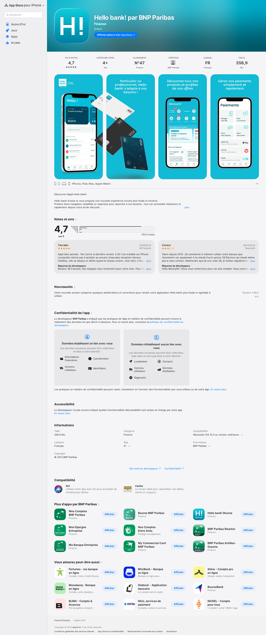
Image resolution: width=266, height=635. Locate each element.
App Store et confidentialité (111, 631)
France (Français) (62, 620)
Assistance (171, 631)
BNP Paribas (200, 445)
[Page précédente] (50, 127)
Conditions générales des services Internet (74, 631)
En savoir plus (218, 389)
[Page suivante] (262, 127)
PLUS (148, 260)
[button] (23, 24)
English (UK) (79, 620)
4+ (125, 445)
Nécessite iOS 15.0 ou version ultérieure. (216, 434)
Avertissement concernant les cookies (145, 631)
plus (187, 207)
